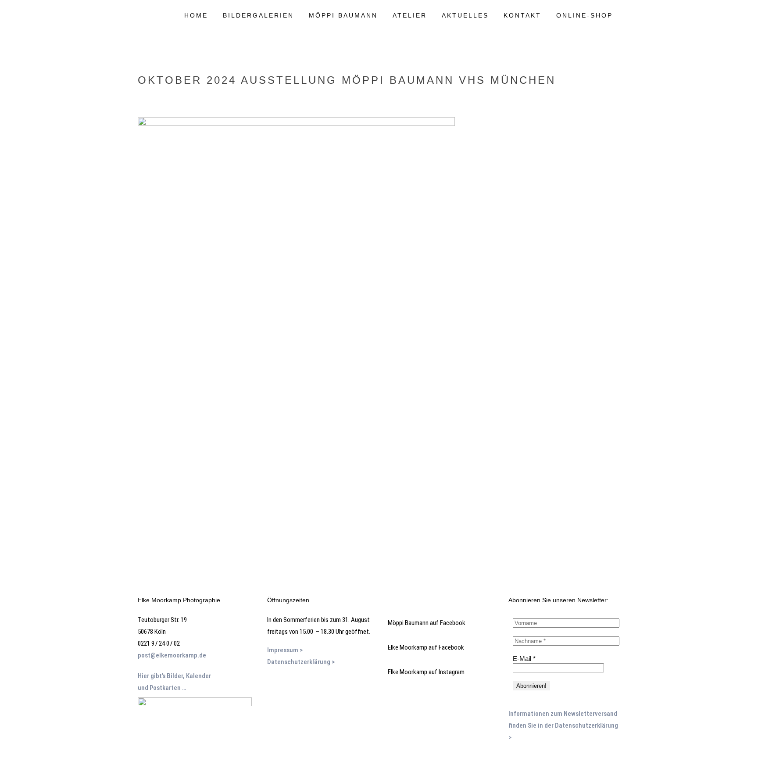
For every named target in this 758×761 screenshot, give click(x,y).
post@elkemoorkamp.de (172, 655)
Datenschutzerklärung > (301, 662)
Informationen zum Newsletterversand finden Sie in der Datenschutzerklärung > (563, 725)
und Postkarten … (162, 688)
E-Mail (524, 658)
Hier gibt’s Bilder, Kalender (174, 676)
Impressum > (285, 650)
